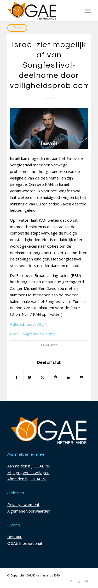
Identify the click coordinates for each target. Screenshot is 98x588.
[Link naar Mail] (87, 581)
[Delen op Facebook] (16, 377)
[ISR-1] (49, 128)
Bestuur (14, 536)
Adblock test (22, 324)
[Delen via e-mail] (81, 377)
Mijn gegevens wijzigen (28, 472)
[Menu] (88, 10)
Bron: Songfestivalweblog (33, 333)
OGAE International (24, 543)
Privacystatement (23, 504)
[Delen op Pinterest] (55, 377)
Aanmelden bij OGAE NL (28, 466)
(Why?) (41, 324)
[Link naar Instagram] (79, 581)
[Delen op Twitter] (30, 377)
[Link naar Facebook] (71, 581)
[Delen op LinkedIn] (68, 377)
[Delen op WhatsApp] (42, 377)
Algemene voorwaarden (28, 511)
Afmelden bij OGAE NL (27, 478)
